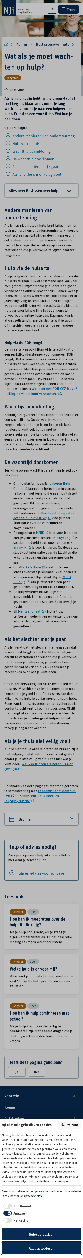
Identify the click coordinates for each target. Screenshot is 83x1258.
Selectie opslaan (41, 1234)
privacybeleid (34, 1196)
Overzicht (71, 1125)
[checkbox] (16, 1206)
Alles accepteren (41, 1248)
